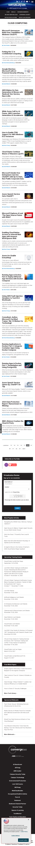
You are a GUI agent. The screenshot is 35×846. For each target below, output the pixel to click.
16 (21, 445)
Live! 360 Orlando (9, 590)
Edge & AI (13, 12)
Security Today (17, 807)
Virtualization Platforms (11, 17)
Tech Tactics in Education (17, 817)
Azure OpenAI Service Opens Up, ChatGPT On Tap (11, 384)
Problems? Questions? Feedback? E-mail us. (17, 844)
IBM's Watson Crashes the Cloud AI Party (12, 422)
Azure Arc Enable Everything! (9, 257)
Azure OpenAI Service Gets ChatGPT (11, 195)
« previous (5, 445)
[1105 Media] (17, 756)
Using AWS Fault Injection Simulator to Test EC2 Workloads (12, 298)
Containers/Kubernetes (22, 12)
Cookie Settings (15, 835)
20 (9, 448)
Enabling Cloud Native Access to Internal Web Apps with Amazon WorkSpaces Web (11, 235)
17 (24, 445)
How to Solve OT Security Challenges (15, 688)
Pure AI (17, 797)
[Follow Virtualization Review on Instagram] (24, 2)
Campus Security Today (17, 774)
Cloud (8, 12)
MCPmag (17, 787)
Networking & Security (25, 14)
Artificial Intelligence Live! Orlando (14, 597)
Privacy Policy (16, 492)
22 (16, 448)
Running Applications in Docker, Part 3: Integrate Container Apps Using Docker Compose (12, 347)
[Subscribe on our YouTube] (10, 466)
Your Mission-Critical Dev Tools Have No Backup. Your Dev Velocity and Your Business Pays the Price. (17, 727)
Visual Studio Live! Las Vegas (13, 649)
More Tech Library (10, 693)
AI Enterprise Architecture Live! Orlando (15, 604)
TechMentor (18, 813)
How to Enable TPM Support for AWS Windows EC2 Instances (12, 134)
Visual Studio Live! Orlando (12, 624)
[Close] (28, 819)
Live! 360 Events (17, 784)
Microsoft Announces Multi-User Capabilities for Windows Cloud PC (12, 32)
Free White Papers (10, 664)
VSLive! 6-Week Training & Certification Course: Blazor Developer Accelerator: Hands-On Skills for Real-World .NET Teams (18, 582)
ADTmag (17, 767)
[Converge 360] (17, 750)
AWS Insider (17, 771)
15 (17, 445)
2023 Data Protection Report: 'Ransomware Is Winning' (11, 404)
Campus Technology (17, 777)
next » (24, 448)
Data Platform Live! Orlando (12, 617)
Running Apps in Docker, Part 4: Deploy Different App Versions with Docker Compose (12, 278)
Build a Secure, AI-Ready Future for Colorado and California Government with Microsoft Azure (17, 712)
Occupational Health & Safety (17, 794)
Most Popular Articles (11, 518)
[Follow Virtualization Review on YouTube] (27, 1)
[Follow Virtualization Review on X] (19, 1)
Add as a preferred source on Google (18, 8)
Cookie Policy (24, 831)
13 (11, 445)
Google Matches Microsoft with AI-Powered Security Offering (13, 71)
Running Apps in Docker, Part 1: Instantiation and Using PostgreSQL (11, 365)
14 (14, 445)
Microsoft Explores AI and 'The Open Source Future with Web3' (12, 215)
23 (19, 448)
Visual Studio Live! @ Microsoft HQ (14, 656)
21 (13, 448)
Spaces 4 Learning (18, 810)
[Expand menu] (32, 2)
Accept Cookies (23, 840)
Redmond (17, 800)
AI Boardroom (17, 764)
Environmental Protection (17, 781)
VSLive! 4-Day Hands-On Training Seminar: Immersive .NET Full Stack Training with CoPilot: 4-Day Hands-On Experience (16, 641)
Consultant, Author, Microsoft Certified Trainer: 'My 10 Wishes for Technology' (12, 320)
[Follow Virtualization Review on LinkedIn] (17, 2)
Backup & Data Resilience (24, 17)
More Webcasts (9, 734)
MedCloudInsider (17, 790)
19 (31, 445)
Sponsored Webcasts (11, 700)
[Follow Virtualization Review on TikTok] (22, 2)
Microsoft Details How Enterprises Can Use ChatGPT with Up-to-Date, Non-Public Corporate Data (13, 176)
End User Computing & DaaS (11, 14)
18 (27, 445)
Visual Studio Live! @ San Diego (13, 561)
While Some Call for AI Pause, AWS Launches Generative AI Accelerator (12, 113)
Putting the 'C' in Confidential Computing (11, 53)
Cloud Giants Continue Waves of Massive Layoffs (13, 153)
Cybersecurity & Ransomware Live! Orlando (17, 610)
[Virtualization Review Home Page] (17, 5)
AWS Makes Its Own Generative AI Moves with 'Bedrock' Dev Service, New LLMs (12, 93)
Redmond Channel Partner (17, 803)
